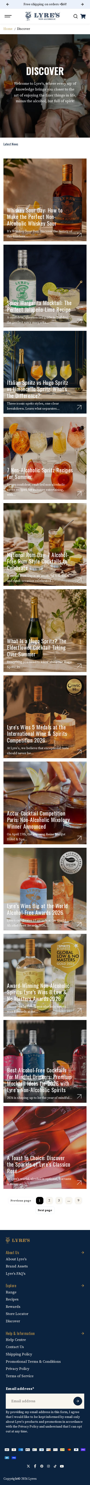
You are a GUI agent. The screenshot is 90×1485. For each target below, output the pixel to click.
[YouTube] (62, 1466)
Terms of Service (19, 1376)
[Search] (75, 16)
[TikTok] (55, 1466)
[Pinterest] (42, 1466)
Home (7, 29)
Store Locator (17, 1314)
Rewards (13, 1306)
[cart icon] (83, 16)
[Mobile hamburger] (8, 16)
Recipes (12, 1299)
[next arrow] (82, 4)
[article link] (79, 235)
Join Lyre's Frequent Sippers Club (45, 4)
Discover (13, 1321)
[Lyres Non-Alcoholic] (42, 16)
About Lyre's (16, 1259)
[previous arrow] (7, 4)
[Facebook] (35, 1466)
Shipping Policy (19, 1354)
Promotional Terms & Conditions (33, 1361)
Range (11, 1292)
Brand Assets (17, 1266)
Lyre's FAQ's (15, 1273)
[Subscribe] (77, 1401)
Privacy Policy (17, 1368)
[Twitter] (28, 1466)
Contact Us (15, 1347)
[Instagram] (48, 1466)
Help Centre (16, 1340)
